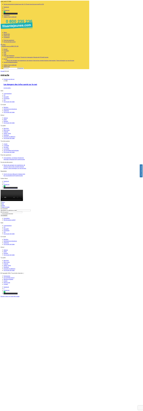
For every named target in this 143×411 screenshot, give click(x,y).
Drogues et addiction (9, 136)
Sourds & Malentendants (10, 62)
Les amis (6, 147)
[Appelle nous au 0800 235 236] (17, 29)
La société (6, 149)
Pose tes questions (9, 40)
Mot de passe (4, 212)
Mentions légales (8, 279)
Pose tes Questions (9, 55)
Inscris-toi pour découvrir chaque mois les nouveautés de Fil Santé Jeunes (14, 174)
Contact (6, 284)
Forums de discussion (10, 42)
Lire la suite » (7, 88)
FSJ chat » (3, 44)
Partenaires (7, 276)
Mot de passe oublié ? (10, 220)
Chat (5, 54)
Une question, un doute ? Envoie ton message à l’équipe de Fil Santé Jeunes (27, 57)
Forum (5, 59)
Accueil (5, 49)
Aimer (5, 119)
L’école (5, 144)
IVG (5, 100)
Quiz (5, 52)
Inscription (7, 218)
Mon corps (7, 130)
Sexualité (6, 97)
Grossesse (6, 98)
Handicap (6, 135)
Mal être (6, 107)
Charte (5, 281)
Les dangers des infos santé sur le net (20, 84)
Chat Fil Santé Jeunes (141, 171)
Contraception (8, 93)
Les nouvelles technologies (11, 150)
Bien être (6, 128)
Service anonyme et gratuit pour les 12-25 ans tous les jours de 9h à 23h (24, 4)
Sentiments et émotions (10, 109)
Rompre (6, 121)
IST (4, 95)
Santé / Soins (7, 133)
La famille (6, 145)
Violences (6, 110)
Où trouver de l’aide (9, 102)
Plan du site (7, 282)
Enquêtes (6, 51)
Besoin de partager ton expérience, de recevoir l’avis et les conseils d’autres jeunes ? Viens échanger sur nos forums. (15, 166)
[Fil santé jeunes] (9, 46)
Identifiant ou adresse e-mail (9, 210)
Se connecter (4, 215)
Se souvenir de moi (7, 214)
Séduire (6, 118)
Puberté (6, 132)
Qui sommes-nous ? (9, 277)
